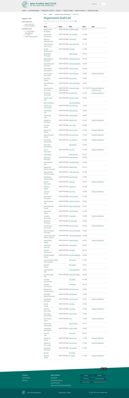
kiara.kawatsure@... (74, 162)
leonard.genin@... (73, 110)
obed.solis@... (72, 284)
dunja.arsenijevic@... (74, 44)
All (75, 21)
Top (105, 369)
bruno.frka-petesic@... (75, 103)
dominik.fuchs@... (74, 105)
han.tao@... (72, 304)
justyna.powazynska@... (75, 235)
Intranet (86, 375)
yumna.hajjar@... (73, 115)
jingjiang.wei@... (73, 328)
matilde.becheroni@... (74, 59)
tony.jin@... (72, 149)
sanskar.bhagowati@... (75, 63)
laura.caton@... (73, 78)
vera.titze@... (72, 309)
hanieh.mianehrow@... (75, 206)
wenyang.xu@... (73, 343)
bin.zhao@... (72, 353)
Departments (55, 375)
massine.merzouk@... (74, 201)
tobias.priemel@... (74, 240)
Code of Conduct (86, 382)
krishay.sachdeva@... (74, 270)
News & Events (80, 10)
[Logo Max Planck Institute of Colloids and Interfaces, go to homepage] (50, 4)
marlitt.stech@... (73, 294)
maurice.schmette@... (74, 274)
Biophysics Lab (97, 90)
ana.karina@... (73, 260)
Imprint (69, 392)
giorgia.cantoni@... (74, 68)
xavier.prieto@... (73, 245)
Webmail (100, 375)
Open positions (93, 10)
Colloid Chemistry (55, 383)
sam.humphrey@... (74, 135)
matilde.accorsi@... (74, 29)
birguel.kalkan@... (73, 157)
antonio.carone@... (74, 73)
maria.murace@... (73, 211)
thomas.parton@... (74, 226)
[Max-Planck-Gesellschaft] (24, 392)
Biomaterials (54, 377)
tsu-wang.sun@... (73, 299)
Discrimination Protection (100, 382)
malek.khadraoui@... (74, 172)
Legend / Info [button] (27, 18)
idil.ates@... (72, 49)
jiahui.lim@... (72, 191)
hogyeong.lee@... (73, 177)
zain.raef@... (72, 250)
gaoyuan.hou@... (73, 130)
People (58, 10)
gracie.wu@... (72, 333)
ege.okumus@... (73, 221)
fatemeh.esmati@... (74, 98)
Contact (25, 375)
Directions (25, 380)
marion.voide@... (73, 323)
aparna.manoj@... (73, 196)
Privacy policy (62, 392)
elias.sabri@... (72, 265)
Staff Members (26, 377)
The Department (34, 10)
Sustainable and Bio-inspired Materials (61, 385)
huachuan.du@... (73, 93)
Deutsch (94, 4)
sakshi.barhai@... (73, 54)
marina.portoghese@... (75, 230)
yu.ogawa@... (72, 216)
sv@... (70, 318)
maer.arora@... (73, 39)
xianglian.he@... (73, 120)
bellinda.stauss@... (74, 289)
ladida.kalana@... (73, 154)
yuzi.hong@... (72, 125)
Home (24, 10)
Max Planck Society (99, 378)
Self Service (86, 378)
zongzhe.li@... (72, 186)
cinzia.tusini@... (73, 313)
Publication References (98, 73)
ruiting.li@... (72, 182)
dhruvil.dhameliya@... (74, 83)
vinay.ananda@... (73, 34)
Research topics (48, 10)
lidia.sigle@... (72, 279)
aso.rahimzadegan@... (75, 255)
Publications (68, 10)
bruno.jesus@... (73, 144)
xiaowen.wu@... (73, 338)
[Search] (106, 4)
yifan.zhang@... (73, 348)
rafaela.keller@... (73, 167)
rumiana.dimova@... (74, 88)
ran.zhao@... (72, 355)
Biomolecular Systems (56, 380)
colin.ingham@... (73, 140)
